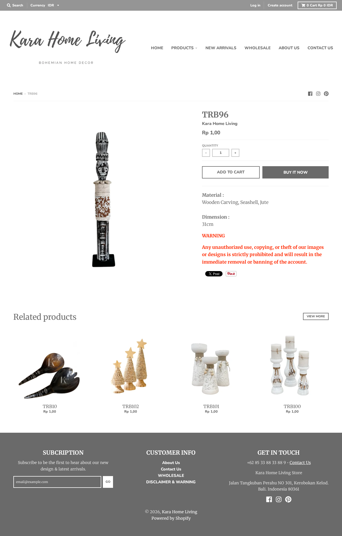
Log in (255, 5)
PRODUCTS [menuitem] (182, 48)
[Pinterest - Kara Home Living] (326, 93)
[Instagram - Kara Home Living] (318, 93)
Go (108, 482)
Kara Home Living (220, 124)
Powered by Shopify (171, 518)
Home (18, 94)
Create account (280, 5)
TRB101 (211, 406)
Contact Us (171, 469)
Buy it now (295, 172)
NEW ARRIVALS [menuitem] (220, 48)
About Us (171, 462)
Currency (37, 5)
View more (316, 316)
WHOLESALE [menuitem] (257, 48)
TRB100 (292, 406)
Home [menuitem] (157, 48)
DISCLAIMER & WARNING (171, 482)
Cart (320, 5)
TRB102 (130, 406)
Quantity (210, 145)
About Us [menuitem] (289, 48)
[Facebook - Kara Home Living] (310, 93)
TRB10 (50, 406)
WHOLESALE (171, 475)
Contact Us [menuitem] (320, 48)
